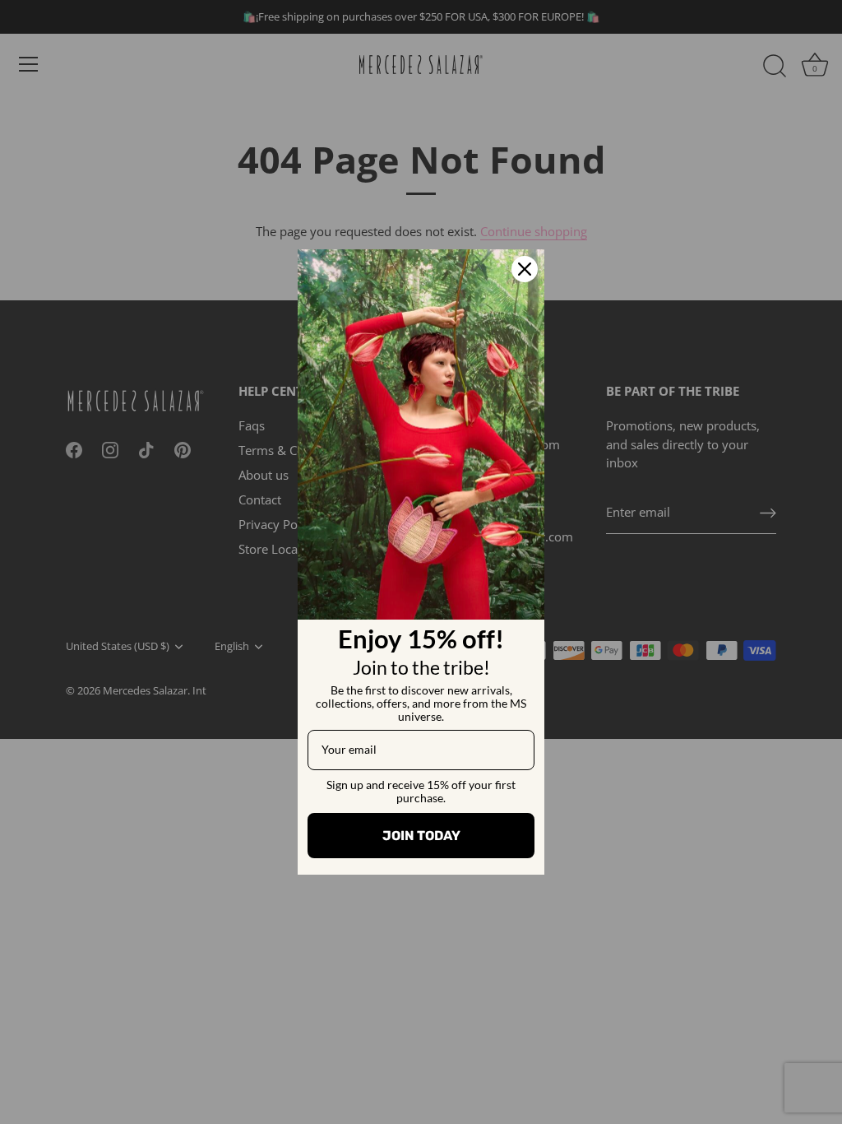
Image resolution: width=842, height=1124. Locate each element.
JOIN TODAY (421, 835)
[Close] (524, 269)
